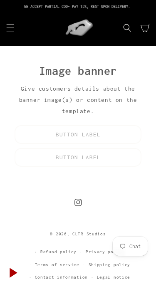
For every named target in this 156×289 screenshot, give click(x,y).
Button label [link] (78, 134)
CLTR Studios (89, 234)
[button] (10, 28)
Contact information (61, 277)
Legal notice (113, 277)
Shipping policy (110, 264)
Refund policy (58, 251)
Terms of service (57, 264)
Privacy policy (105, 251)
